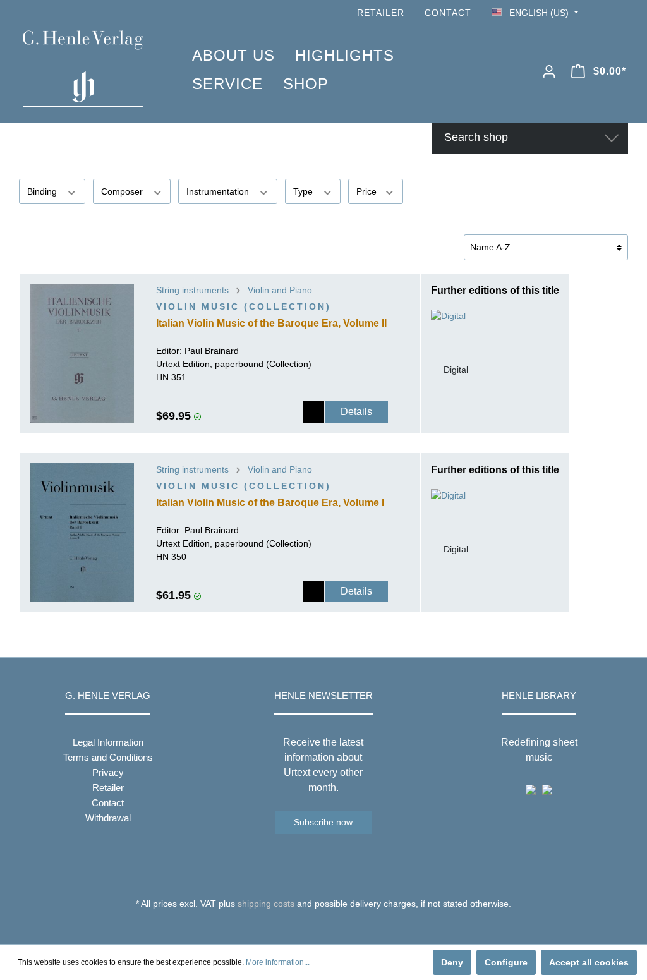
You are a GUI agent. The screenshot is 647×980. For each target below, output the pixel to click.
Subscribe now (323, 822)
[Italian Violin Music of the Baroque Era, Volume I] (82, 532)
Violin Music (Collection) (243, 306)
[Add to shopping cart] (313, 412)
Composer (123, 191)
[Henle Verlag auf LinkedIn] (333, 927)
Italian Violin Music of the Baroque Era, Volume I (270, 502)
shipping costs (266, 903)
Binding (43, 191)
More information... (278, 962)
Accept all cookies (589, 962)
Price (367, 191)
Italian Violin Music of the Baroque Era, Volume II (271, 323)
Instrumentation (218, 191)
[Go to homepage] (88, 68)
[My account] (549, 71)
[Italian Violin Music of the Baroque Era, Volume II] (82, 353)
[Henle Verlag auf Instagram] (620, 13)
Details (356, 411)
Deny (452, 962)
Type (304, 191)
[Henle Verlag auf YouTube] (603, 13)
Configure (506, 962)
